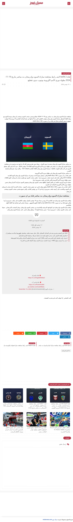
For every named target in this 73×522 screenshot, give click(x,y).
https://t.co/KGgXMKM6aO (36, 278)
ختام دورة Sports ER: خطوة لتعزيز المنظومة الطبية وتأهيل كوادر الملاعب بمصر (36, 430)
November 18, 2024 (25, 289)
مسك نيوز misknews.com (50, 519)
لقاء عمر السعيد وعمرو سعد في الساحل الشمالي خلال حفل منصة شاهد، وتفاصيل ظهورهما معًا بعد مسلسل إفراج (36, 233)
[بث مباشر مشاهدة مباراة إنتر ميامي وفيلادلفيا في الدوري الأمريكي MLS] (13, 395)
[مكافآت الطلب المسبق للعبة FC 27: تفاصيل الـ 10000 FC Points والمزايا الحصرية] (60, 419)
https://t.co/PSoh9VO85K (36, 284)
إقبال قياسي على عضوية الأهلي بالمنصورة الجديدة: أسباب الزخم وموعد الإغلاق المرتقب (14, 430)
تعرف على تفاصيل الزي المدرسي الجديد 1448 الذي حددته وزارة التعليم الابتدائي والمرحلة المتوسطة (39, 238)
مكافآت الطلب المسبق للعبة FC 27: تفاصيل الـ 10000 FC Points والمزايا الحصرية (60, 430)
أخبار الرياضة (66, 73)
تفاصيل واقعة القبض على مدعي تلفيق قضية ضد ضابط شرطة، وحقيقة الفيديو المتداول (43, 235)
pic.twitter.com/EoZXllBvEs (36, 287)
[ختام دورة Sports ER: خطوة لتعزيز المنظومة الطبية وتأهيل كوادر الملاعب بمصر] (36, 419)
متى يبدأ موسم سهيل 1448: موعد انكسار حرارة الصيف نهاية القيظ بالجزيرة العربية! (43, 240)
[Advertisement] (36, 25)
